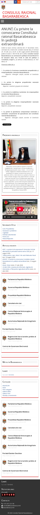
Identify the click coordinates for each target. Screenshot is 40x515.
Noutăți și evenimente (9, 395)
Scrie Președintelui (8, 229)
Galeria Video (7, 391)
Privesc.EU (6, 237)
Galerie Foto (6, 393)
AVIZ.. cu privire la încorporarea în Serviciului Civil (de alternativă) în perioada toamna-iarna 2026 (19, 250)
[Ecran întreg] (35, 217)
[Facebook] (15, 2)
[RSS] (19, 2)
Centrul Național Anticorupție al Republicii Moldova (20, 312)
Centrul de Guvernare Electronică (15, 346)
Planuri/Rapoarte (8, 239)
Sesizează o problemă (9, 231)
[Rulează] (5, 217)
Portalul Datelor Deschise (12, 329)
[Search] (38, 2)
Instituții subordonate (9, 235)
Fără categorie (7, 389)
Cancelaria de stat (15, 303)
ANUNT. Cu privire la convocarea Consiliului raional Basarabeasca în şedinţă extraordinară (18, 260)
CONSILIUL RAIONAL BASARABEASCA (19, 14)
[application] (20, 209)
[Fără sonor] (32, 217)
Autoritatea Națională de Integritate (22, 321)
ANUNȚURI (6, 386)
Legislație (5, 233)
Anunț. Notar (7, 265)
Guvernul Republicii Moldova (18, 287)
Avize (4, 388)
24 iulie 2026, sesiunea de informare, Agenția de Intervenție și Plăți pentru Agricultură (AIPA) (18, 268)
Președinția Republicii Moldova (19, 295)
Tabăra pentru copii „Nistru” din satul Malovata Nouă (19, 255)
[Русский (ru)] (2, 2)
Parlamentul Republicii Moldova (19, 279)
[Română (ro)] (5, 2)
